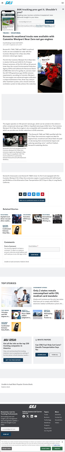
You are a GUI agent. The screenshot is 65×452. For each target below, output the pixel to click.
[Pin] (42, 194)
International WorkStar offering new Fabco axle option (46, 219)
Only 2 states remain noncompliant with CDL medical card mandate (46, 293)
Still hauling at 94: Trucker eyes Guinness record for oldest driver (48, 316)
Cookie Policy (56, 445)
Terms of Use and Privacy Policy (43, 25)
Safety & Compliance (26, 311)
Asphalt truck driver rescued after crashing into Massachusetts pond (6, 219)
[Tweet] (38, 194)
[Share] (29, 194)
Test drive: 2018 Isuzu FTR (27, 219)
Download (42, 355)
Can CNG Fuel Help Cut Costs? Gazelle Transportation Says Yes (48, 347)
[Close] (62, 442)
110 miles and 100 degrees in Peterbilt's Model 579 (5, 314)
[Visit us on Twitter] (27, 416)
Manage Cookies (6, 448)
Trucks (6, 33)
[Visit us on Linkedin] (32, 416)
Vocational (16, 33)
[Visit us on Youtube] (35, 416)
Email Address (33, 246)
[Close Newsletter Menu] (63, 9)
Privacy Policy (39, 26)
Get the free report (13, 360)
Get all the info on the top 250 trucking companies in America (16, 345)
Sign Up (6, 434)
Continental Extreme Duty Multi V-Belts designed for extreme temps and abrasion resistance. (7, 231)
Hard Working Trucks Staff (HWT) (13, 43)
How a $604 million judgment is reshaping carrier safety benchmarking (27, 316)
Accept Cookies (46, 448)
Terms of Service (48, 26)
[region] (32, 445)
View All (55, 355)
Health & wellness (47, 311)
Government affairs (40, 287)
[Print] (20, 194)
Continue (34, 255)
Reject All (57, 448)
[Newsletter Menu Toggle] (63, 3)
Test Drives (5, 310)
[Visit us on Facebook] (24, 416)
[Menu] (2, 3)
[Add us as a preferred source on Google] (25, 194)
